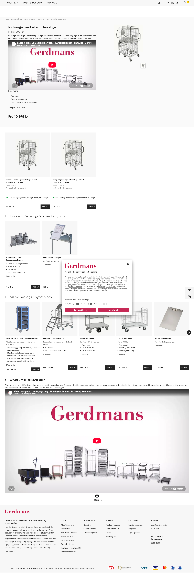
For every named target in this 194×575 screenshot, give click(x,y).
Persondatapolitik (68, 551)
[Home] (17, 513)
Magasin (132, 529)
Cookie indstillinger (87, 568)
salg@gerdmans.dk (159, 525)
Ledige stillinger (68, 540)
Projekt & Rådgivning (32, 3)
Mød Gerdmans (67, 525)
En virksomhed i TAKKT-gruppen (70, 568)
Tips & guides (134, 532)
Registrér (87, 525)
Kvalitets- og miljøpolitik (71, 548)
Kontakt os (65, 529)
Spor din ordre (90, 529)
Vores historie (67, 536)
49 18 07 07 (155, 529)
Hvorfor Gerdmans (69, 532)
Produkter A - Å (112, 529)
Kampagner (52, 3)
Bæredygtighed (67, 544)
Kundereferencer (135, 525)
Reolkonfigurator (113, 525)
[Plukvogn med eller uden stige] (143, 65)
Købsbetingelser (90, 532)
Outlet (108, 532)
